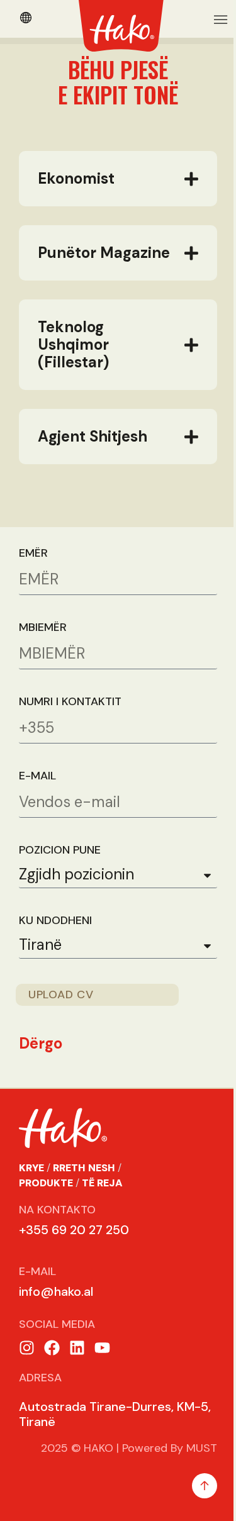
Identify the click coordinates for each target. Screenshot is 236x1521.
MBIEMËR (43, 645)
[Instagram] (27, 1365)
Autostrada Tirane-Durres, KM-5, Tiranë (110, 1431)
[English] (25, 19)
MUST (192, 1465)
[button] (221, 19)
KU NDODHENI (55, 938)
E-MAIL (37, 793)
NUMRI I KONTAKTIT (70, 719)
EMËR (33, 571)
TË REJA (102, 1200)
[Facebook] (52, 1365)
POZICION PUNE (60, 868)
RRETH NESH (84, 1185)
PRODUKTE (46, 1200)
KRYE (31, 1185)
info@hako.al (56, 1309)
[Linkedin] (77, 1365)
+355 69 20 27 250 (74, 1247)
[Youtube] (102, 1365)
